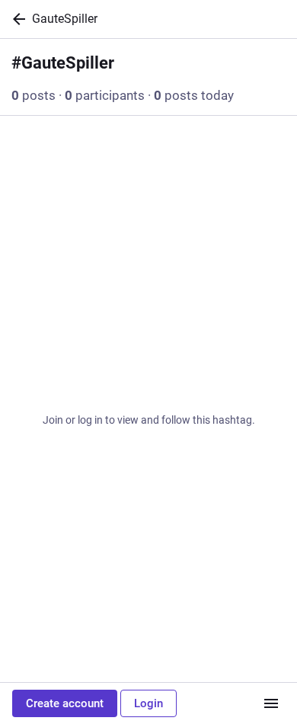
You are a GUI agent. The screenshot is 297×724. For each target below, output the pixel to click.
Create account (65, 703)
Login (148, 703)
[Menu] (271, 703)
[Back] (16, 19)
